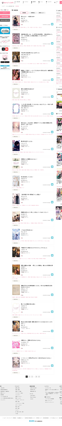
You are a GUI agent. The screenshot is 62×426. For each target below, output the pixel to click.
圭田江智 (23, 178)
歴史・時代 (17, 406)
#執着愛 (16, 82)
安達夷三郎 (23, 160)
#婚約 (41, 63)
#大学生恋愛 (14, 368)
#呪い (38, 333)
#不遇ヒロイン (45, 63)
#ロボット (42, 240)
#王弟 (19, 63)
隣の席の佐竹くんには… (27, 141)
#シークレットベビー (29, 314)
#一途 (34, 27)
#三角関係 (42, 134)
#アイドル (46, 134)
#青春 (22, 27)
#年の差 (21, 99)
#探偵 (17, 187)
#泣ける (40, 27)
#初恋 (31, 27)
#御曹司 (13, 297)
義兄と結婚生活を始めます (27, 89)
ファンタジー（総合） (19, 393)
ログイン (57, 2)
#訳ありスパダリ (40, 277)
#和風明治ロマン (24, 277)
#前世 (18, 45)
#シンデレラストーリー (16, 333)
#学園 (13, 27)
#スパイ (50, 368)
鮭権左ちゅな (24, 359)
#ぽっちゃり (34, 351)
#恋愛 (13, 99)
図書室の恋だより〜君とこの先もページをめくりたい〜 (34, 212)
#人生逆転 (41, 82)
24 (36, 376)
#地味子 (38, 63)
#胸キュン (25, 27)
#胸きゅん (25, 99)
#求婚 (37, 258)
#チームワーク (35, 240)
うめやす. (23, 249)
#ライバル (34, 152)
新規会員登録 (5, 16)
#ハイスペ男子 (28, 205)
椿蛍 (22, 325)
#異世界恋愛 (29, 333)
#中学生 (22, 240)
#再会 (48, 82)
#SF (39, 240)
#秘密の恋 (29, 368)
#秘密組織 (46, 368)
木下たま (23, 196)
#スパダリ (51, 134)
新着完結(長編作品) (4, 389)
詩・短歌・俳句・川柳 (19, 411)
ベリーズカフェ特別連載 (49, 398)
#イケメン (23, 134)
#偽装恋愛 (33, 205)
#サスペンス (36, 82)
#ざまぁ (25, 333)
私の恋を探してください (27, 176)
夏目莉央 (23, 268)
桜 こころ (23, 126)
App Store (2, 62)
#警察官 (23, 205)
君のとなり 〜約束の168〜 (28, 16)
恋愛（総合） (17, 387)
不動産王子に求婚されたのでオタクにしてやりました (34, 247)
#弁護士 (28, 82)
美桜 (22, 18)
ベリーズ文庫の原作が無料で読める (7, 398)
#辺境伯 (34, 45)
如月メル (23, 73)
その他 (16, 413)
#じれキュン (42, 368)
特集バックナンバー (48, 400)
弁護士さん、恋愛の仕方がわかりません (31, 340)
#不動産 (44, 258)
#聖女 (25, 45)
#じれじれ (34, 63)
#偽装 (18, 99)
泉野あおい (23, 288)
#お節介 (29, 351)
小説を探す (3, 387)
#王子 (32, 45)
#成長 (31, 240)
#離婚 (27, 297)
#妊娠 (19, 314)
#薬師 (32, 277)
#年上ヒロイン (19, 368)
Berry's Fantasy (33, 397)
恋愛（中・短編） (18, 391)
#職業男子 (18, 351)
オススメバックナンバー (49, 402)
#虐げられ (21, 45)
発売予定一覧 (32, 389)
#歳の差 (32, 82)
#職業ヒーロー (20, 82)
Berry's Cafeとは (5, 20)
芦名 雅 (23, 231)
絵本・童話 (17, 408)
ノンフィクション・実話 (19, 403)
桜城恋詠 (23, 37)
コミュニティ (3, 399)
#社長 (13, 258)
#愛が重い (42, 169)
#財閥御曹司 (23, 297)
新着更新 (24, 12)
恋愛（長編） (17, 389)
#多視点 (30, 152)
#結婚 (16, 99)
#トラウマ (38, 152)
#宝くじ (44, 82)
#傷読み (34, 277)
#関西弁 (35, 169)
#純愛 (19, 27)
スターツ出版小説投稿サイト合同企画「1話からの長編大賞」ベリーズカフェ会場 (52, 393)
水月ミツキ (23, 90)
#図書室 (32, 223)
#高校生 (16, 27)
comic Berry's (32, 395)
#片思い (41, 223)
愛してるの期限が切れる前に (28, 304)
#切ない (36, 27)
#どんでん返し (47, 240)
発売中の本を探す (33, 387)
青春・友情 (17, 401)
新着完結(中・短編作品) (5, 391)
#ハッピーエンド (24, 63)
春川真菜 (23, 214)
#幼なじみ (34, 134)
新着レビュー (41, 12)
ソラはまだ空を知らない (27, 230)
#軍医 (29, 277)
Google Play (7, 62)
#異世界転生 (14, 45)
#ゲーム (19, 240)
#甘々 (29, 27)
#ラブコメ (42, 152)
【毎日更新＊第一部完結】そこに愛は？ (31, 194)
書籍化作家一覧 (33, 391)
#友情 (24, 152)
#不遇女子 (14, 205)
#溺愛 (44, 45)
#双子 (20, 169)
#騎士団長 (28, 45)
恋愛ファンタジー (18, 396)
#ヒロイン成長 (14, 278)
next (39, 377)
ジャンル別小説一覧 (4, 396)
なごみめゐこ (24, 342)
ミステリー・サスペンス (19, 399)
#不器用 (24, 223)
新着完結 (33, 12)
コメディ (17, 410)
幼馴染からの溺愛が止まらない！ (29, 159)
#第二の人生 (34, 333)
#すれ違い (38, 134)
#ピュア (16, 223)
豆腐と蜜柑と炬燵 (24, 54)
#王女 (38, 45)
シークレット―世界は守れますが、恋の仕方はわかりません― (36, 358)
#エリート (22, 351)
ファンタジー (17, 394)
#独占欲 (25, 82)
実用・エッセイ (18, 398)
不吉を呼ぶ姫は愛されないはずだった (30, 52)
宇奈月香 (23, 305)
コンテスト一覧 (48, 387)
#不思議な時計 (14, 370)
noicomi (31, 398)
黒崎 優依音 (24, 107)
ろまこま (23, 143)
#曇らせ (40, 45)
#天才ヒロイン (14, 240)
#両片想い (37, 205)
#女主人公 (32, 169)
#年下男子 (25, 368)
